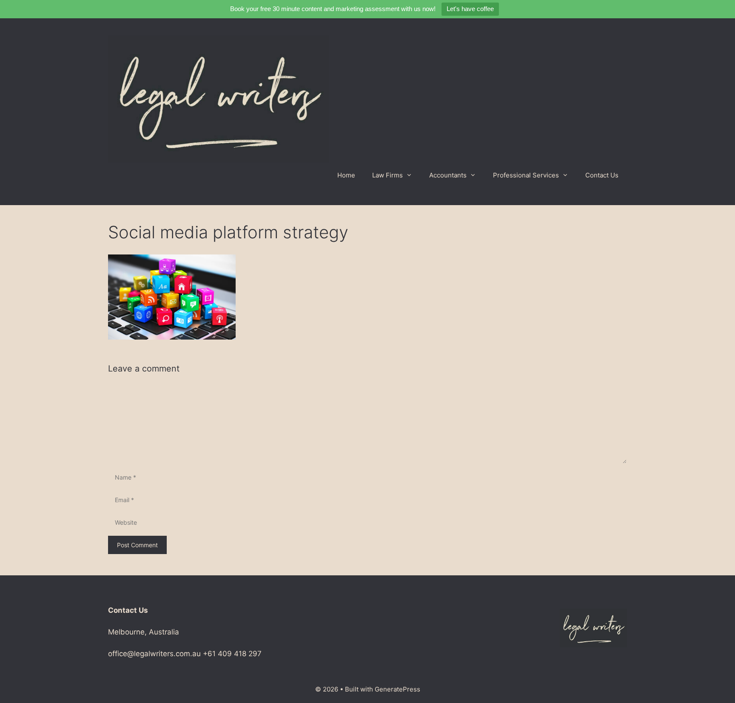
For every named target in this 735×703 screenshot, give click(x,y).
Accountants (448, 175)
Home (346, 175)
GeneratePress (397, 689)
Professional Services (526, 175)
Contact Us (601, 175)
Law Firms (387, 175)
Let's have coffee (470, 8)
